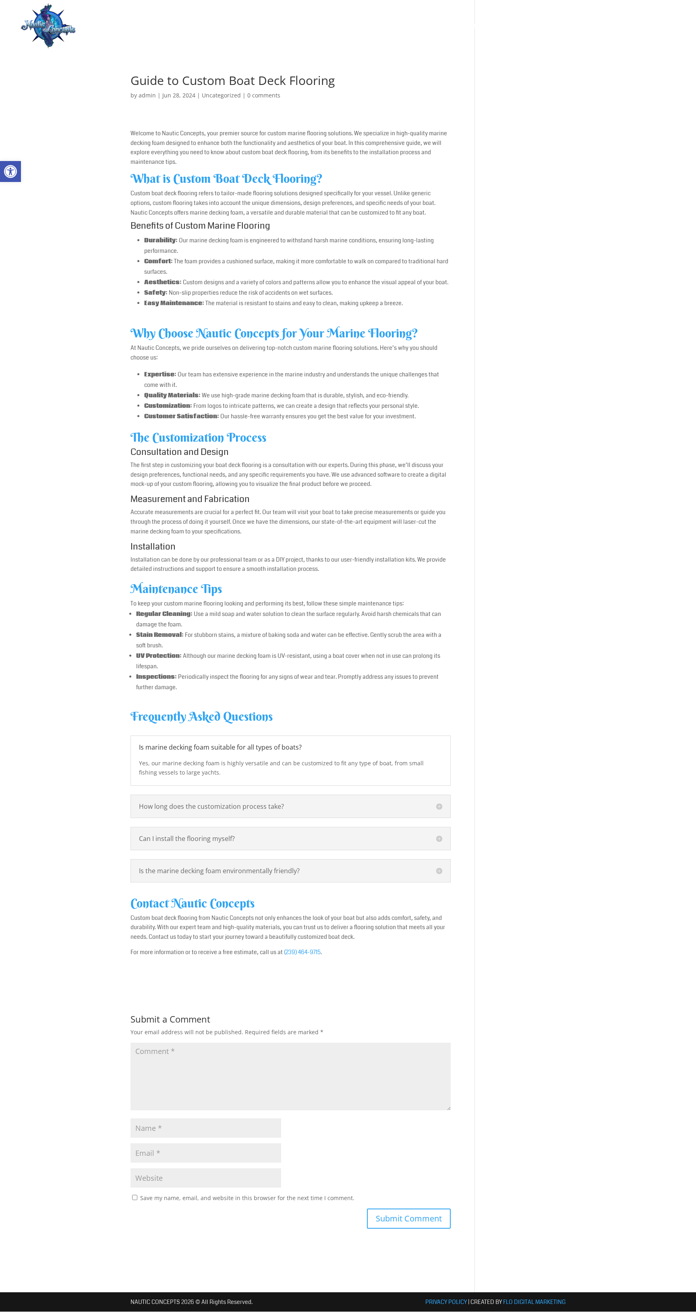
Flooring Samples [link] (524, 26)
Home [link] (376, 26)
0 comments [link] (263, 95)
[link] (10, 171)
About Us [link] (412, 26)
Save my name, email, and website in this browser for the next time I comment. (247, 1198)
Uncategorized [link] (221, 95)
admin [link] (147, 95)
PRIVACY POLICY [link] (446, 1302)
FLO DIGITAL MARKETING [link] (534, 1302)
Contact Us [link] (583, 26)
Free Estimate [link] (644, 26)
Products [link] (462, 26)
